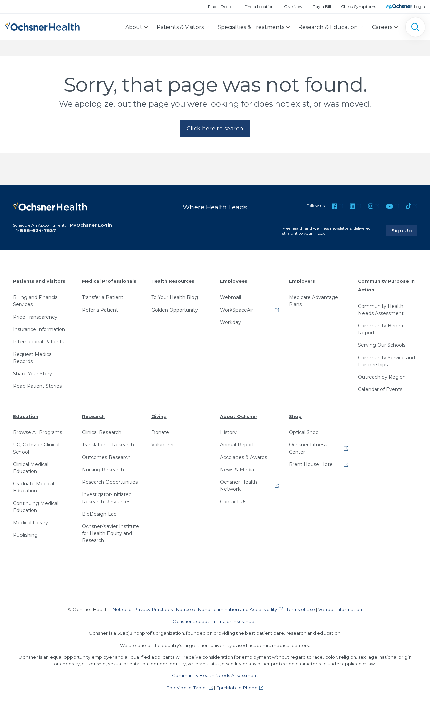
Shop (295, 416)
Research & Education (328, 27)
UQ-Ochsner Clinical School (36, 448)
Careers (382, 27)
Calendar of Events (380, 389)
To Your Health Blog (174, 297)
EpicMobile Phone (237, 687)
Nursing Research (103, 470)
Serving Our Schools (381, 345)
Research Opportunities (110, 482)
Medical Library (30, 523)
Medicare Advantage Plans (313, 301)
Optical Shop (304, 432)
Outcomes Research (106, 457)
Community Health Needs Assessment (381, 309)
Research (93, 416)
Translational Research (108, 445)
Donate (160, 432)
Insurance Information (39, 329)
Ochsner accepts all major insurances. (215, 621)
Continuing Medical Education (35, 506)
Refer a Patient (100, 310)
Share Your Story (32, 374)
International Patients (38, 342)
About (133, 27)
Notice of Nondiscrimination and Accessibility (226, 609)
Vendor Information (340, 609)
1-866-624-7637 (36, 230)
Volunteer (162, 445)
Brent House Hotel (311, 464)
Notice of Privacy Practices (143, 609)
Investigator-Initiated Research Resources (107, 498)
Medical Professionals (109, 281)
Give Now (293, 6)
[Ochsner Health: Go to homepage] (42, 25)
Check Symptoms (358, 6)
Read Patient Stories (37, 386)
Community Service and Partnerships (386, 361)
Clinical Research (101, 432)
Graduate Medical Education (33, 487)
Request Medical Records (33, 357)
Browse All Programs (37, 432)
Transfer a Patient (102, 297)
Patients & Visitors (180, 27)
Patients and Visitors (39, 281)
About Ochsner (238, 416)
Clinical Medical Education (30, 467)
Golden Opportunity (174, 310)
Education (25, 416)
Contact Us (233, 502)
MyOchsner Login (91, 225)
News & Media (237, 470)
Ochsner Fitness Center (308, 448)
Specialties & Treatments (251, 27)
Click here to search (215, 128)
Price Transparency (35, 317)
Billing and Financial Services (36, 301)
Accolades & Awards (243, 457)
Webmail (230, 297)
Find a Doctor (221, 6)
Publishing (25, 535)
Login (419, 6)
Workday (230, 322)
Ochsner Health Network (238, 485)
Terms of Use (300, 609)
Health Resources (173, 281)
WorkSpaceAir (236, 310)
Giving (159, 416)
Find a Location (259, 6)
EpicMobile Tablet (187, 687)
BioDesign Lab (99, 514)
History (228, 432)
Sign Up (404, 230)
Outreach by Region (382, 377)
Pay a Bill (322, 6)
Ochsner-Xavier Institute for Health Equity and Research (110, 533)
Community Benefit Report (381, 329)
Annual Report (237, 445)
